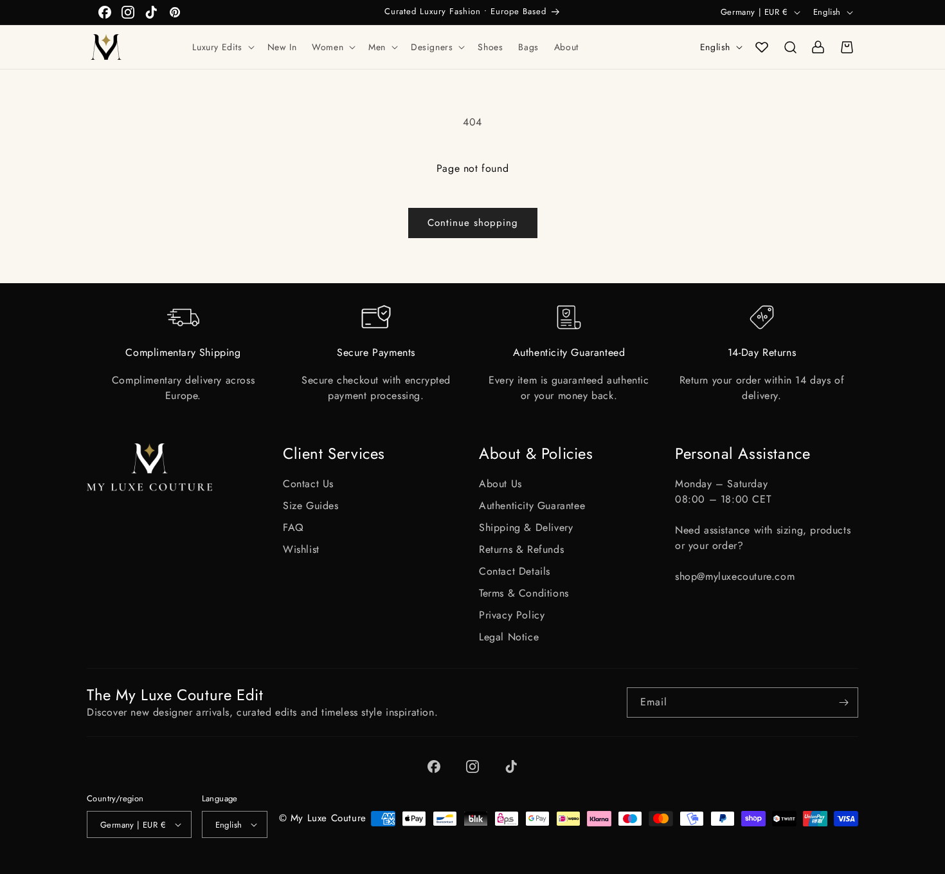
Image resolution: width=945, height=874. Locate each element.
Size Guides (311, 505)
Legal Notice (509, 636)
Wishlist (301, 549)
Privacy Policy (511, 615)
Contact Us (308, 483)
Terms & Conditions (524, 593)
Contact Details (514, 571)
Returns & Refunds (521, 549)
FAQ (293, 527)
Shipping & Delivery (526, 527)
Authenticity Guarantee (532, 505)
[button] (221, 46)
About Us (500, 483)
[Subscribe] (843, 702)
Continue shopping (473, 223)
